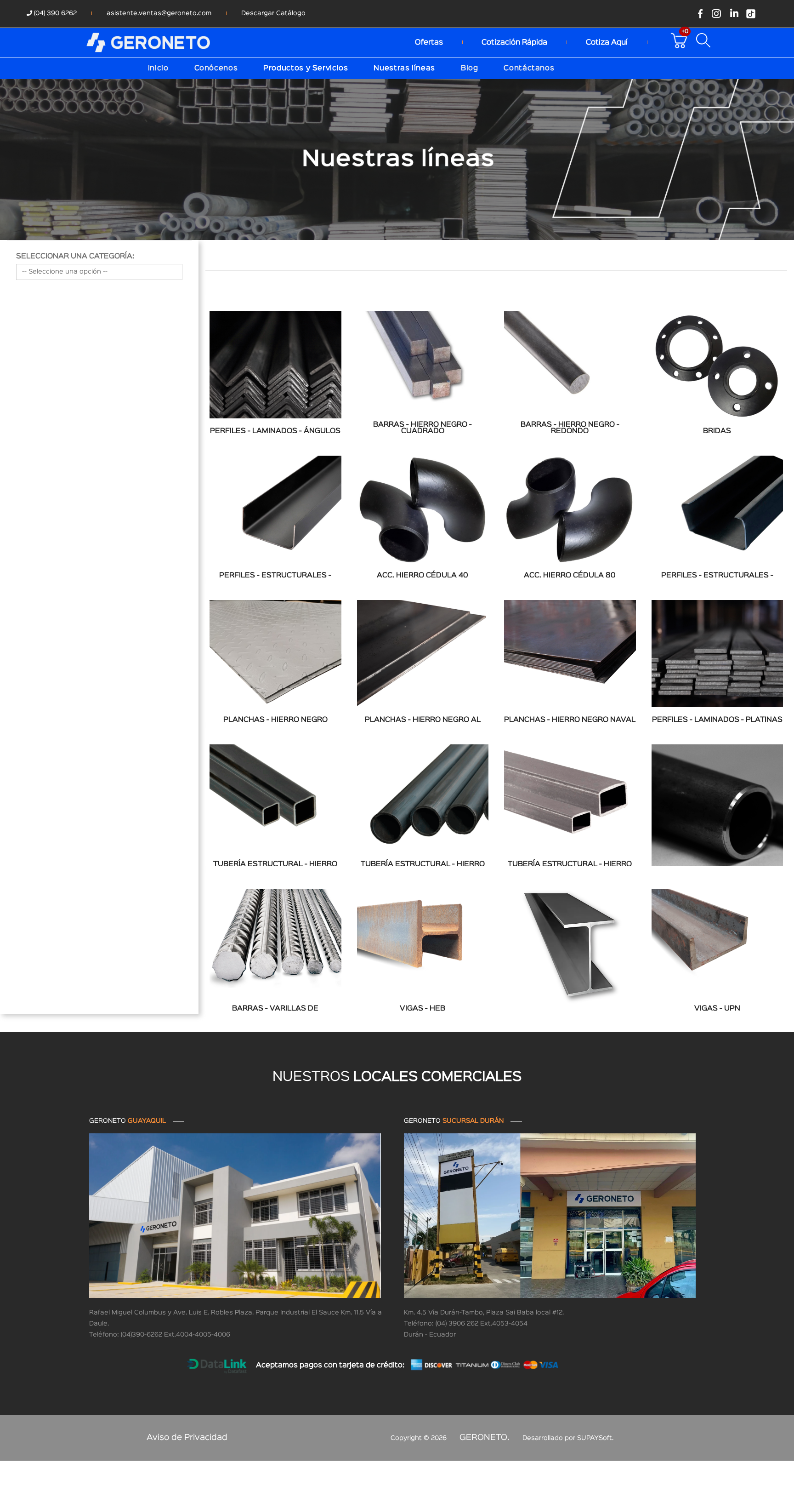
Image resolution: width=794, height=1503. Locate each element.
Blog (469, 68)
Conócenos (216, 68)
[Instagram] (716, 14)
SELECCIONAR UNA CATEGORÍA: (75, 256)
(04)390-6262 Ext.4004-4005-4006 (175, 1334)
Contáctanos (529, 68)
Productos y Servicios (305, 68)
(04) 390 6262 (54, 13)
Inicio (158, 68)
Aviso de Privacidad (187, 1437)
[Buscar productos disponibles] (705, 40)
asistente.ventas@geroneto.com (159, 13)
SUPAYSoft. (595, 1438)
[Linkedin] (734, 14)
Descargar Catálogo (273, 13)
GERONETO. (484, 1437)
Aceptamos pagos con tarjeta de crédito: (330, 1365)
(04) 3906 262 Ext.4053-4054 (481, 1323)
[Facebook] (700, 14)
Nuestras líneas (404, 68)
